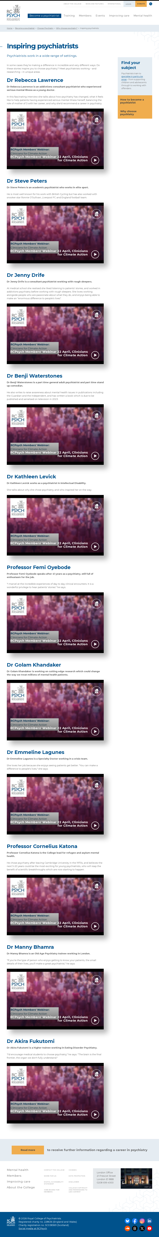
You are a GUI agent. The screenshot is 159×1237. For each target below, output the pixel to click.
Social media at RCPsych (33, 1228)
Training (69, 15)
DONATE (141, 4)
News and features (95, 4)
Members (85, 15)
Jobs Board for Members (52, 1191)
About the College (72, 4)
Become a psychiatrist (44, 15)
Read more (28, 1150)
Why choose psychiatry (128, 113)
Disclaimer (74, 1182)
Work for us (50, 1176)
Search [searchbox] (150, 3)
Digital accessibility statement (53, 1183)
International (114, 4)
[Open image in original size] (14, 13)
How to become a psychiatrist (132, 101)
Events (100, 15)
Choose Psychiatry (45, 28)
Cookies (73, 1170)
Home (9, 28)
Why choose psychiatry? (66, 28)
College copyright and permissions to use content (78, 1190)
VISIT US (147, 1187)
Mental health (143, 15)
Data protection (77, 1176)
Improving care (119, 15)
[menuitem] (44, 16)
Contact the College (54, 1170)
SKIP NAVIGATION (59, 2)
